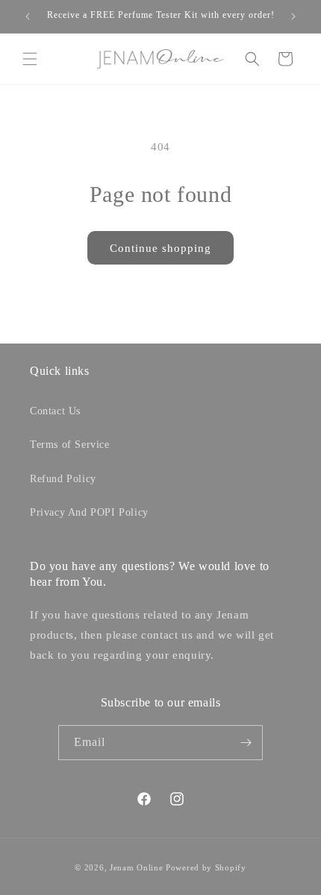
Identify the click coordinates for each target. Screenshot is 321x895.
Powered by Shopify (206, 867)
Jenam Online (136, 867)
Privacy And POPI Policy (89, 512)
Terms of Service (70, 444)
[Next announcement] (293, 16)
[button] (29, 58)
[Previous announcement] (27, 16)
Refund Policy (63, 478)
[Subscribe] (245, 742)
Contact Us (55, 411)
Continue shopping (160, 248)
